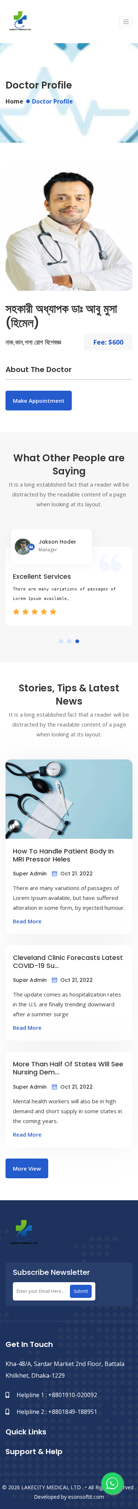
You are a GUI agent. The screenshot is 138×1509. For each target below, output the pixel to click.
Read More (27, 921)
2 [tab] (69, 641)
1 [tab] (61, 641)
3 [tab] (77, 641)
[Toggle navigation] (125, 21)
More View (27, 1168)
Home (14, 101)
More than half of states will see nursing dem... (68, 1068)
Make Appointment (38, 400)
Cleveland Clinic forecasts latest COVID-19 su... (68, 961)
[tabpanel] (69, 577)
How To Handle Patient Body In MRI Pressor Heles (63, 855)
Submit (81, 1291)
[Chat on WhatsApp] (112, 1483)
